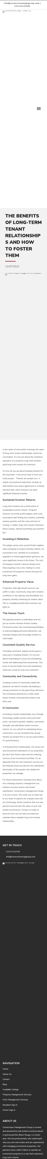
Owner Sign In (9, 1110)
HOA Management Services (15, 1099)
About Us (7, 1074)
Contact (6, 1079)
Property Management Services (17, 1094)
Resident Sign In (10, 1104)
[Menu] (39, 108)
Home (5, 1069)
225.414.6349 (22, 6)
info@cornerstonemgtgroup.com (21, 3)
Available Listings (11, 1089)
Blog (5, 1084)
